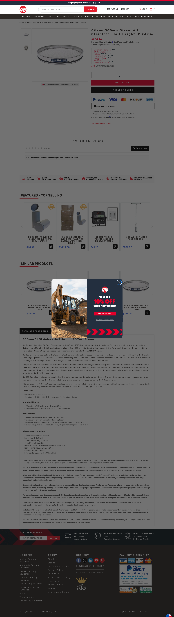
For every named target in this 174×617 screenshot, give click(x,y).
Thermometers (122, 16)
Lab (135, 16)
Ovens (77, 16)
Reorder (125, 9)
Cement (52, 16)
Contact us (112, 9)
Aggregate (39, 16)
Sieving (99, 16)
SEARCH (90, 9)
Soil (109, 16)
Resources (146, 16)
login (144, 9)
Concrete (65, 16)
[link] (105, 320)
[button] (105, 314)
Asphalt (26, 16)
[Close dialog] (119, 282)
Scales (88, 16)
